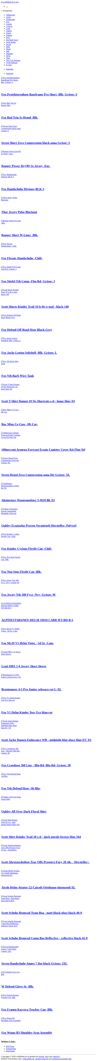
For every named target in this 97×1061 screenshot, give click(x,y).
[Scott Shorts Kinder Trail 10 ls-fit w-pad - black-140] (11, 294)
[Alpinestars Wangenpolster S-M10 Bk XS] (11, 488)
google (41, 1056)
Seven (8, 44)
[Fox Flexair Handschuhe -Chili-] (11, 246)
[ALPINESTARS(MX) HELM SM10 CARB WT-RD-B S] (11, 608)
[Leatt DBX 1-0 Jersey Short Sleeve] (11, 654)
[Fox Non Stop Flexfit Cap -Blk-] (11, 559)
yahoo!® (56, 1056)
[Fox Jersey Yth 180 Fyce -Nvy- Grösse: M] (11, 583)
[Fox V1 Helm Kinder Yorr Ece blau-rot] (11, 700)
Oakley (9, 31)
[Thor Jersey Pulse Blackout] (11, 200)
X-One (9, 65)
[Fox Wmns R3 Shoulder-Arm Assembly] (11, 1020)
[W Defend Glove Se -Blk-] (11, 974)
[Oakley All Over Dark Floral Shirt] (11, 799)
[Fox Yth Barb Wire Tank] (11, 364)
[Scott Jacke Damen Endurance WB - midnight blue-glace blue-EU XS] (11, 728)
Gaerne (9, 24)
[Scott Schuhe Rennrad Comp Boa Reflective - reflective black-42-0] (11, 926)
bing (47, 1056)
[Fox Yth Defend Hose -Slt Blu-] (11, 776)
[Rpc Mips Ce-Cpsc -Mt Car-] (11, 412)
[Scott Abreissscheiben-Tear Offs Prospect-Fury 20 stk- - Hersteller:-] (11, 850)
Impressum (10, 1051)
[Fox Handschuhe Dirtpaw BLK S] (11, 177)
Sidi (7, 51)
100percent (10, 15)
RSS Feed (10, 1046)
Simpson (9, 53)
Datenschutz (11, 1049)
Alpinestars (10, 19)
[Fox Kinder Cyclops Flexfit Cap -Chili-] (11, 536)
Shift (8, 47)
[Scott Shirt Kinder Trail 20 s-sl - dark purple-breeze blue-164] (11, 825)
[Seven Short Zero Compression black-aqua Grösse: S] (11, 131)
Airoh (8, 17)
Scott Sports (11, 42)
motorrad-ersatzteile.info (61, 1059)
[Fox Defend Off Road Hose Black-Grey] (11, 317)
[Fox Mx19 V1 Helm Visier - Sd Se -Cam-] (11, 631)
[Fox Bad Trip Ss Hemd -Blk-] (11, 105)
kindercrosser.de (42, 1059)
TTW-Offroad (11, 63)
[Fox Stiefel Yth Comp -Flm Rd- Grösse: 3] (11, 269)
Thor (8, 58)
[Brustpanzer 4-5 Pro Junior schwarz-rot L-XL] (11, 677)
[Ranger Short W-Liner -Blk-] (11, 223)
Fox (7, 22)
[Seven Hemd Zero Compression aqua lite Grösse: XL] (11, 463)
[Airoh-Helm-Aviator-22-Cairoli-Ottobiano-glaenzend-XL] (11, 875)
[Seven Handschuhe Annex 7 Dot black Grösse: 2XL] (11, 951)
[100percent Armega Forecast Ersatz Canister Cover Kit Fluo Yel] (11, 437)
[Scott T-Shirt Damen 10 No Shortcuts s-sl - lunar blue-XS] (11, 389)
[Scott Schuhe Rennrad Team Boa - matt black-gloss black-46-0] (11, 901)
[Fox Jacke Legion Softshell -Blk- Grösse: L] (11, 341)
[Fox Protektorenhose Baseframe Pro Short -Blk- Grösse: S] (11, 82)
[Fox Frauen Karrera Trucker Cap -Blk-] (11, 997)
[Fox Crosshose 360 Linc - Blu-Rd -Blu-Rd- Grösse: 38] (11, 753)
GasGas (9, 26)
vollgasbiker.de (28, 1059)
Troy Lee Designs (13, 60)
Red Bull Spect (12, 40)
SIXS (8, 56)
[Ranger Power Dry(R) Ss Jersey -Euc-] (11, 154)
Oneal (8, 33)
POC (8, 38)
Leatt (8, 29)
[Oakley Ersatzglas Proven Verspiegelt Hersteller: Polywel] (11, 513)
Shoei (8, 49)
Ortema (9, 35)
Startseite (9, 69)
